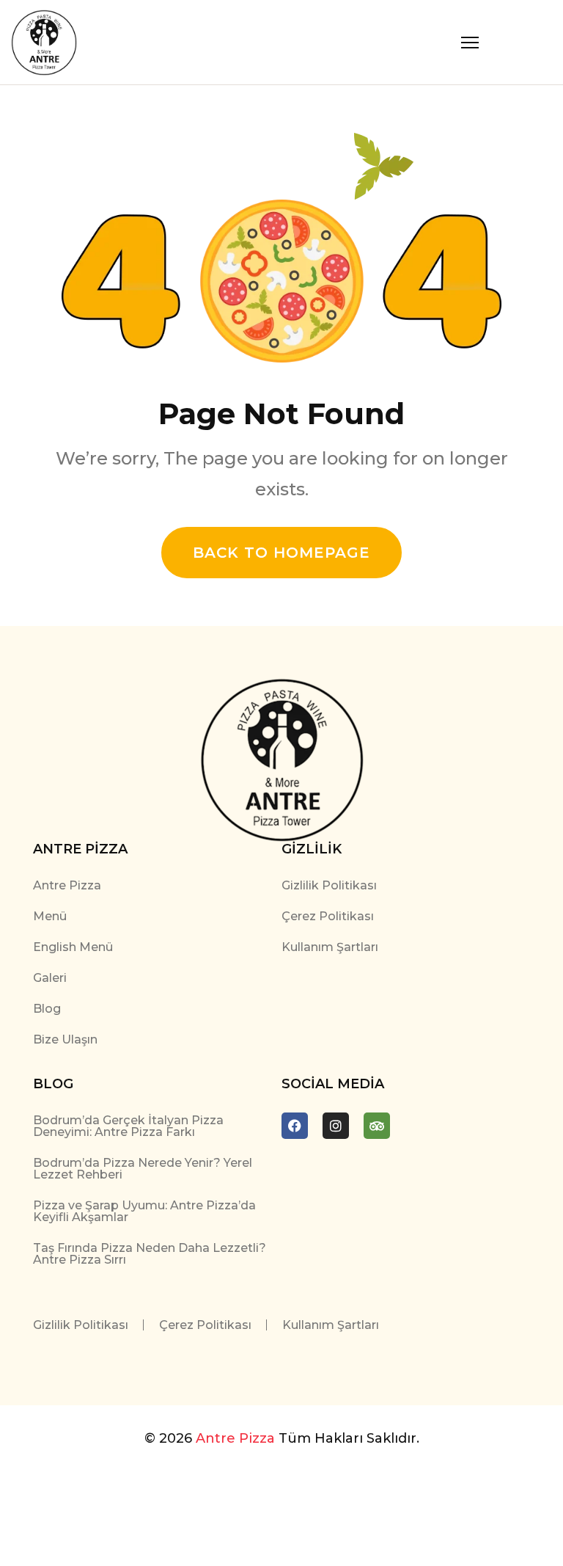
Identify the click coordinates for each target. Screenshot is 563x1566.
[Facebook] (295, 1125)
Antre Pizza (67, 885)
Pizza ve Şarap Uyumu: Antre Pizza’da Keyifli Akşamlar (144, 1211)
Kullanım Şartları (330, 947)
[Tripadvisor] (377, 1125)
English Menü (73, 947)
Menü (50, 916)
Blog (47, 1009)
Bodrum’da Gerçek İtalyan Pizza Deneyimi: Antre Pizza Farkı (128, 1126)
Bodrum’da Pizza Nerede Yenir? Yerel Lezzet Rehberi (142, 1168)
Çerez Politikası (328, 916)
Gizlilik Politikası (329, 885)
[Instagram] (336, 1125)
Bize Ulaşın (65, 1039)
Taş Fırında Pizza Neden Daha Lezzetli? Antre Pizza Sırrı (149, 1254)
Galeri (50, 978)
